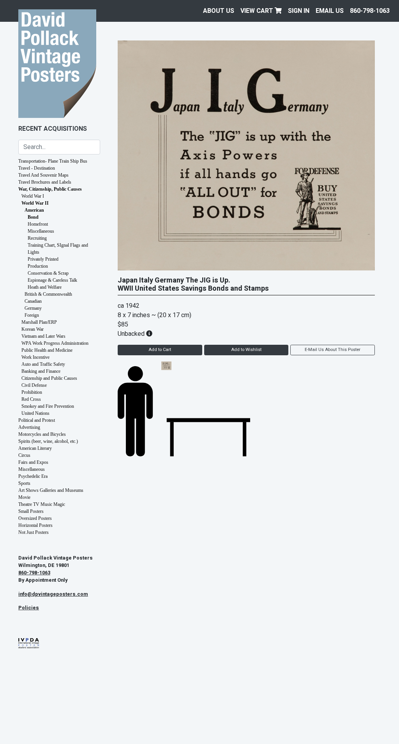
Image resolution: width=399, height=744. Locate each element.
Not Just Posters (33, 532)
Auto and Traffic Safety (43, 364)
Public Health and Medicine (46, 350)
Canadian (33, 301)
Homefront (38, 224)
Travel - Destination (36, 168)
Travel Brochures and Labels (44, 182)
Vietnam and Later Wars (43, 336)
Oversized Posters (35, 518)
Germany (33, 308)
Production (38, 266)
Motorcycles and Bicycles (42, 434)
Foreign (32, 315)
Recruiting (37, 238)
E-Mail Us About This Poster (332, 349)
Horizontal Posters (35, 525)
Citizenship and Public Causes (49, 378)
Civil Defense (34, 385)
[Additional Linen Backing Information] (149, 334)
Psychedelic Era (33, 476)
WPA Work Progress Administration (54, 343)
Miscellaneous (41, 231)
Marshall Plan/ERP (39, 322)
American (34, 210)
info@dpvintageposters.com (53, 594)
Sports (24, 483)
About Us (218, 11)
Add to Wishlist (246, 349)
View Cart (257, 11)
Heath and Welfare (45, 287)
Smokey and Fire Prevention (47, 406)
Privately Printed (43, 259)
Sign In (298, 11)
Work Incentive (35, 357)
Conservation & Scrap (48, 273)
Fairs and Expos (33, 462)
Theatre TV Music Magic (41, 504)
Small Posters (31, 511)
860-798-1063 (370, 11)
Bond (33, 217)
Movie (24, 497)
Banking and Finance (40, 371)
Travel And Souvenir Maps (43, 175)
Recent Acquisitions (52, 128)
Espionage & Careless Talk (52, 280)
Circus (24, 455)
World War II (35, 203)
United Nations (35, 413)
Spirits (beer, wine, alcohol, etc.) (48, 441)
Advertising (29, 427)
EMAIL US (330, 11)
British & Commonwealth (48, 294)
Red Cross (31, 399)
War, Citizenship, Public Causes (50, 189)
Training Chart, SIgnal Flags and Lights (58, 248)
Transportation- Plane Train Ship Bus (52, 161)
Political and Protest (36, 420)
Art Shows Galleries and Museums (50, 490)
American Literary (35, 448)
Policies (28, 607)
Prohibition (31, 392)
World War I (32, 196)
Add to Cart (159, 349)
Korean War (32, 329)
